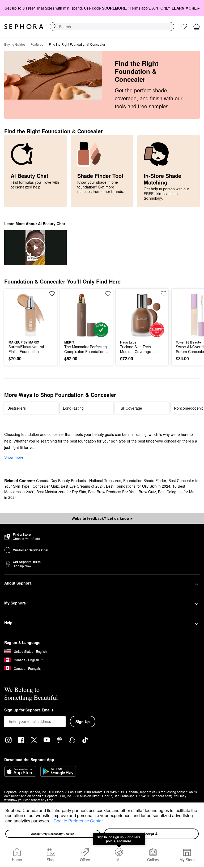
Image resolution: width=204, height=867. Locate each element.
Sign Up (82, 721)
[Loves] (183, 26)
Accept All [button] (151, 833)
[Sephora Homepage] (24, 26)
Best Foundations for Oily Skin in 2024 (138, 486)
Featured (37, 44)
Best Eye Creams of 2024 (82, 486)
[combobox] (112, 26)
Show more (13, 457)
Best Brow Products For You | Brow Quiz (122, 491)
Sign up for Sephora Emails (29, 710)
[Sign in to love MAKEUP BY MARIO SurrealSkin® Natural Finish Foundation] (52, 293)
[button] (52, 821)
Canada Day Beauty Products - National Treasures (78, 480)
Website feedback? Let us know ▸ (102, 518)
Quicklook (16, 314)
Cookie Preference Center (78, 820)
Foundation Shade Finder (144, 480)
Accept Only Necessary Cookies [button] (52, 834)
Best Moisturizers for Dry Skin (61, 491)
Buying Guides (15, 44)
